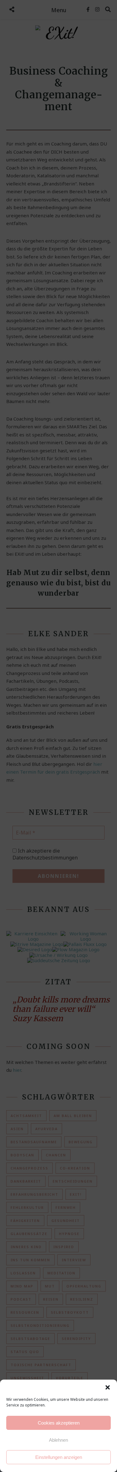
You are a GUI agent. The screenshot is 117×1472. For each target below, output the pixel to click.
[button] (108, 1387)
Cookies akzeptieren (59, 1422)
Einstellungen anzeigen (58, 1457)
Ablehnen (58, 1440)
